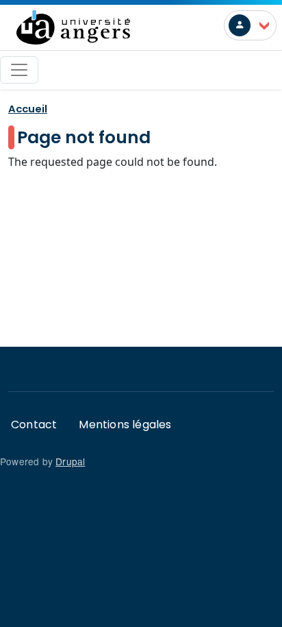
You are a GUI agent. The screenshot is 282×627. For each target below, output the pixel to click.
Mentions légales (125, 424)
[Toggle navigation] (19, 70)
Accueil (27, 108)
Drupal (70, 461)
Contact (34, 424)
